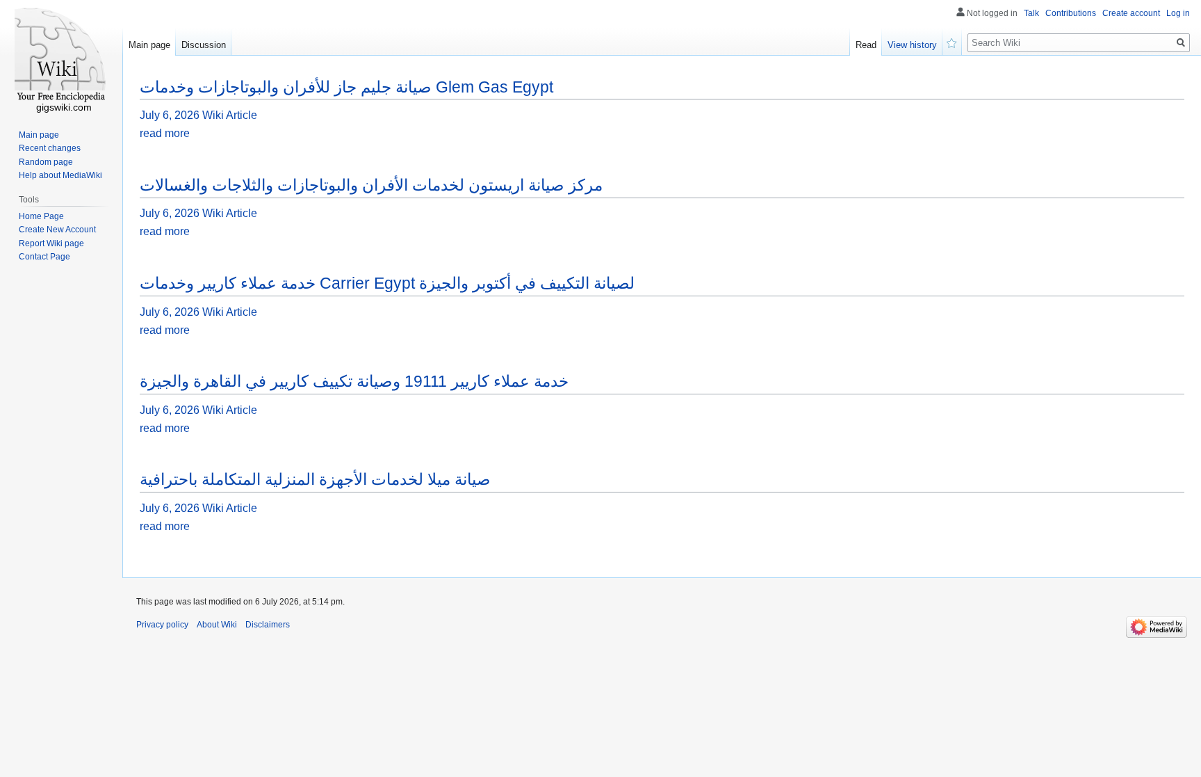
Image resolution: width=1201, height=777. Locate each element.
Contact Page (44, 257)
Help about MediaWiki (60, 175)
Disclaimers (267, 625)
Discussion (203, 45)
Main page (149, 45)
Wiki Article (229, 115)
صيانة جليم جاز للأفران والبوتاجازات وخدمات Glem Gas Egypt (346, 87)
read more (165, 133)
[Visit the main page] (61, 55)
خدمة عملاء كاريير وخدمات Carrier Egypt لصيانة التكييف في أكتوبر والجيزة (387, 283)
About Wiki (217, 625)
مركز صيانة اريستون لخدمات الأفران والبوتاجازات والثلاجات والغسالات (371, 185)
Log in (1178, 13)
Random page (46, 162)
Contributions (1070, 13)
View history (912, 45)
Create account (1131, 13)
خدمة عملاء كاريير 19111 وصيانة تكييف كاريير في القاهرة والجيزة (354, 381)
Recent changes (50, 148)
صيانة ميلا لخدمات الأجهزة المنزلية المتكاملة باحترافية (315, 479)
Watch (952, 42)
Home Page (41, 216)
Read (866, 45)
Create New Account (57, 229)
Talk (1031, 13)
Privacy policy (162, 625)
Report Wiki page (51, 243)
